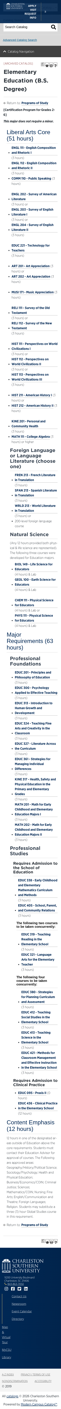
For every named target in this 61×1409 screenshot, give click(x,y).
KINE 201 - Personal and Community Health (29, 423)
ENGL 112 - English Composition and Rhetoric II (34, 165)
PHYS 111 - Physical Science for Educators (34, 618)
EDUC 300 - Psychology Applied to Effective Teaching (36, 690)
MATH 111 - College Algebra (31, 437)
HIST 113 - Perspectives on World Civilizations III (30, 377)
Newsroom (19, 1304)
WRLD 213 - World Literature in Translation (35, 508)
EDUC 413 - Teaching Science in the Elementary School (36, 1037)
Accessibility (43, 1381)
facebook (13, 1289)
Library (6, 1357)
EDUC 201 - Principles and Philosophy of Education (33, 674)
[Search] (53, 27)
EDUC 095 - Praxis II (32, 1093)
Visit (33, 10)
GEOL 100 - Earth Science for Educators (35, 582)
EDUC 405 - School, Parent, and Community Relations (37, 907)
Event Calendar (22, 1311)
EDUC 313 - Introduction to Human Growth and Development (34, 708)
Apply (32, 6)
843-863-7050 (15, 1284)
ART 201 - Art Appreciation (31, 266)
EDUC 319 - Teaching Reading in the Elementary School (36, 939)
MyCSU (6, 1350)
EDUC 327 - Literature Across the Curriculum (35, 746)
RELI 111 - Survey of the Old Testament (31, 310)
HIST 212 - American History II (33, 406)
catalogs (12, 1396)
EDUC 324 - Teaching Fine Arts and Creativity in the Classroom (33, 728)
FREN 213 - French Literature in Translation (35, 477)
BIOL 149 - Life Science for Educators (34, 566)
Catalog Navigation (21, 51)
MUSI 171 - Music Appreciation (33, 292)
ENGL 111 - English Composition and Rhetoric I (34, 150)
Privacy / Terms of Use (35, 1374)
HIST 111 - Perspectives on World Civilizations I (35, 346)
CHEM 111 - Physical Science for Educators (34, 602)
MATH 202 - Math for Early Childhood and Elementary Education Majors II (34, 829)
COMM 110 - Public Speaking (31, 178)
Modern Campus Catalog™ (39, 1404)
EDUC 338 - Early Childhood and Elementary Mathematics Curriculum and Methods (37, 887)
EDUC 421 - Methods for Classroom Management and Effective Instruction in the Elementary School (39, 1060)
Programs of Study (34, 103)
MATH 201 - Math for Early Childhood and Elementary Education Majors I (34, 809)
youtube (32, 1289)
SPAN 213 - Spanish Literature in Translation (36, 492)
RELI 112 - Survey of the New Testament (32, 325)
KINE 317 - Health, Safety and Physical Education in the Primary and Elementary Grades (35, 786)
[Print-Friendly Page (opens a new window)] (51, 64)
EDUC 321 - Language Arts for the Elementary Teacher (37, 959)
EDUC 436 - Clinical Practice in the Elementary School (38, 1105)
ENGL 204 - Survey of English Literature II (33, 227)
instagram (6, 1289)
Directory (18, 1319)
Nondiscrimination (15, 1381)
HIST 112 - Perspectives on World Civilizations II (30, 361)
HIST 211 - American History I (32, 395)
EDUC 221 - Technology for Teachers (31, 247)
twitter (19, 1289)
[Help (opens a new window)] (55, 64)
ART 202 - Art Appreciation (31, 276)
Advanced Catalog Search (20, 40)
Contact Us (19, 1296)
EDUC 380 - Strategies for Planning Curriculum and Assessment (38, 997)
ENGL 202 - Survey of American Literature (34, 196)
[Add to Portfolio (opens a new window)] (47, 64)
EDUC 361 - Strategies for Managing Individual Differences (32, 764)
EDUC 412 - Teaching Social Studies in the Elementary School (36, 1017)
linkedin (26, 1289)
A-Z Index (8, 1374)
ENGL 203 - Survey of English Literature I (32, 212)
